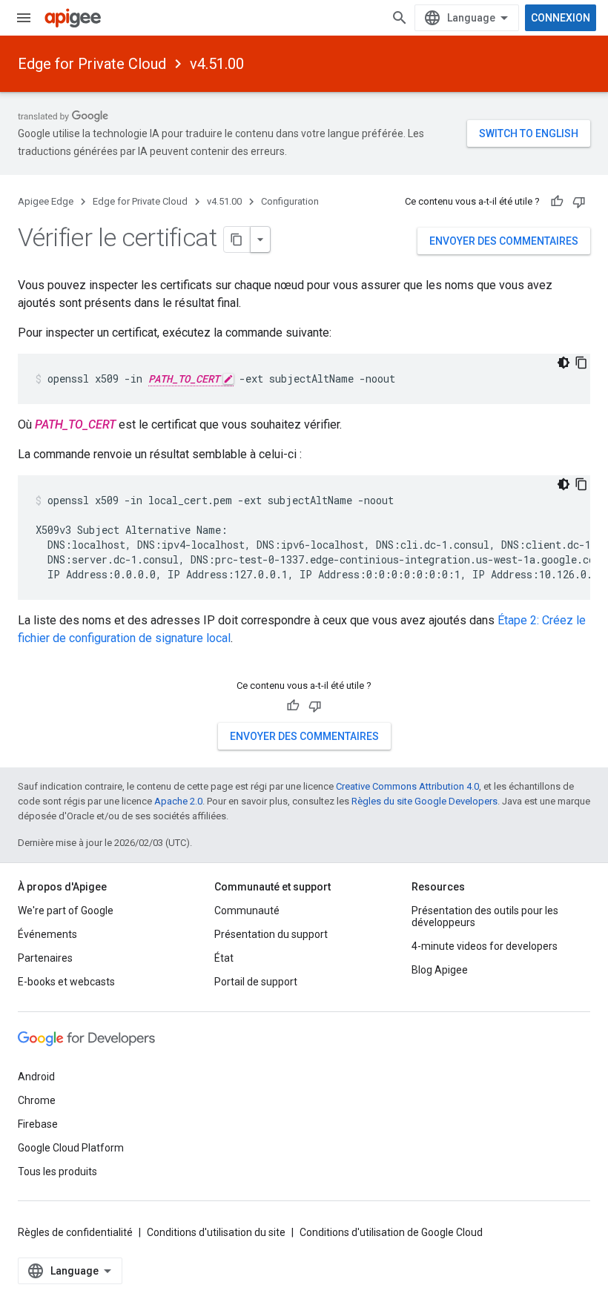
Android (36, 1077)
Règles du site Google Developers (424, 801)
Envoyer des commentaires (503, 241)
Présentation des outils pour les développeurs (485, 916)
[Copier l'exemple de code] (581, 362)
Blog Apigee (440, 970)
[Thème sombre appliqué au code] (563, 362)
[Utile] (557, 202)
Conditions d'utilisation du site (216, 1232)
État (224, 958)
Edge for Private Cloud (92, 64)
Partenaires (45, 958)
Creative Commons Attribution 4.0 (407, 786)
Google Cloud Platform (71, 1148)
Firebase (38, 1124)
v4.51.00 (217, 64)
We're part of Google (65, 910)
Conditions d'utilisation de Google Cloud (391, 1232)
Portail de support (255, 982)
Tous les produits (57, 1171)
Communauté (247, 910)
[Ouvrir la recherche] (400, 18)
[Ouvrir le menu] (24, 18)
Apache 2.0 (178, 801)
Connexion (560, 18)
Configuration (290, 201)
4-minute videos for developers (485, 946)
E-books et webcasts (66, 982)
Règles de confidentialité (75, 1232)
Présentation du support (271, 934)
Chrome (37, 1100)
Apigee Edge (45, 201)
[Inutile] (579, 202)
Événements (47, 934)
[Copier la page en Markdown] (237, 239)
